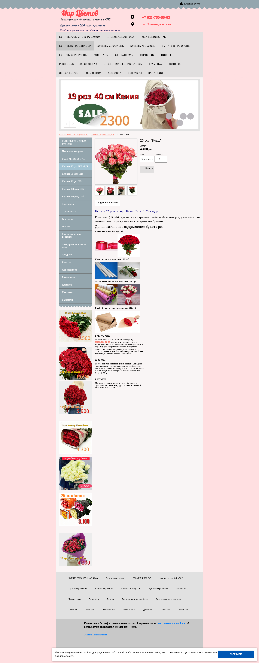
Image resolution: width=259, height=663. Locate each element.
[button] (67, 124)
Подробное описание (107, 202)
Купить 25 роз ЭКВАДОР (102, 134)
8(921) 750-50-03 (102, 342)
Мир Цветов (79, 13)
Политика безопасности (95, 634)
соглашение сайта (171, 623)
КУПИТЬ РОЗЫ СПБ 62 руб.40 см (73, 134)
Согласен (235, 654)
